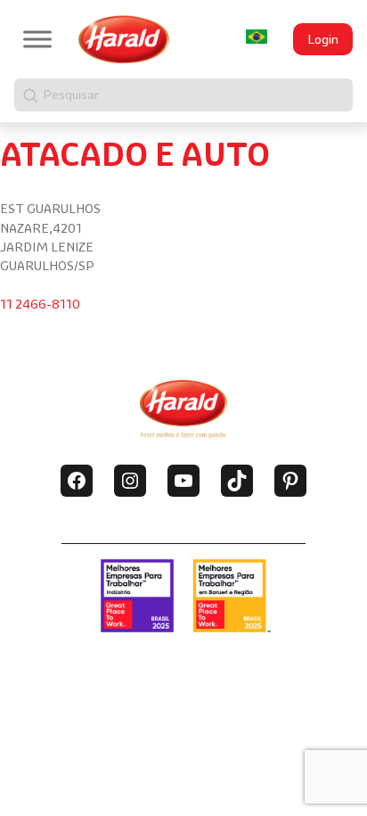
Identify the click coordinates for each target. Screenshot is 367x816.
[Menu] (37, 38)
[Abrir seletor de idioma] (256, 36)
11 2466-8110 (40, 304)
